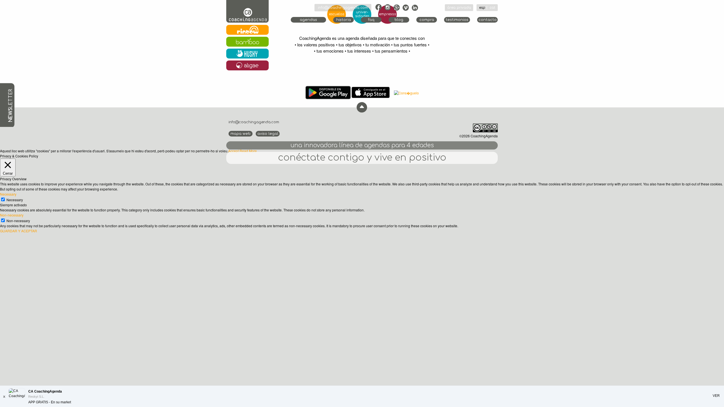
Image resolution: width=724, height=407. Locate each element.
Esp (482, 8)
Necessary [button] (8, 194)
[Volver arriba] (362, 107)
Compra (426, 20)
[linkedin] (414, 7)
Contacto (488, 20)
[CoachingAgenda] (247, 12)
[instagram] (387, 7)
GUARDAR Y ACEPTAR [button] (18, 230)
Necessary (15, 199)
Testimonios (457, 20)
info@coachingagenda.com (343, 8)
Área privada (459, 8)
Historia (343, 20)
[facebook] (378, 7)
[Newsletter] (7, 105)
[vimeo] (405, 7)
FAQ (371, 20)
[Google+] (396, 7)
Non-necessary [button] (11, 215)
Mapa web (240, 134)
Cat (492, 8)
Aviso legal (267, 134)
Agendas (308, 20)
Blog (399, 20)
